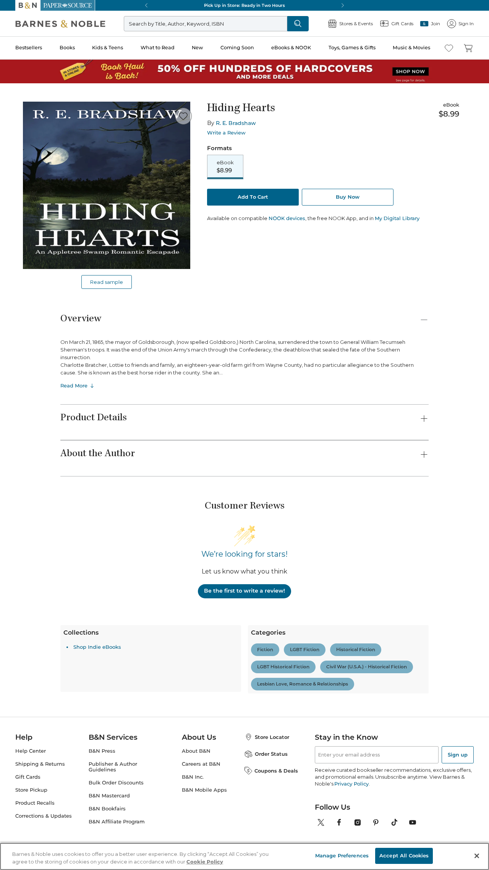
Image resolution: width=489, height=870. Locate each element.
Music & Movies (411, 47)
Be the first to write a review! (244, 590)
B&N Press (102, 751)
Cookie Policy (204, 862)
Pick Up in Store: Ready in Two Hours (244, 5)
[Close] (476, 855)
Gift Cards (27, 777)
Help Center (30, 751)
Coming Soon (237, 47)
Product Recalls (35, 803)
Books (67, 47)
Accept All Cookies (404, 855)
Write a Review (226, 133)
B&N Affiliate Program (117, 822)
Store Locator (272, 737)
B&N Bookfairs (107, 809)
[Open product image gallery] (106, 185)
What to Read (158, 47)
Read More (73, 385)
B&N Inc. (193, 777)
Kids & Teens (107, 47)
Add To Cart (253, 197)
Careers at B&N (201, 764)
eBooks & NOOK (291, 47)
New (197, 47)
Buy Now (347, 197)
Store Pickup (31, 790)
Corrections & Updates (43, 816)
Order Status (271, 754)
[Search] (298, 23)
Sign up (458, 755)
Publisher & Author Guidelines (113, 767)
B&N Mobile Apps (204, 790)
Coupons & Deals (276, 771)
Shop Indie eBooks (97, 647)
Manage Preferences (342, 855)
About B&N (196, 751)
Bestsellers (28, 47)
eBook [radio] (225, 166)
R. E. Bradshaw (236, 123)
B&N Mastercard (109, 796)
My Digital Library (397, 218)
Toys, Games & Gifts (352, 47)
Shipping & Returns (40, 764)
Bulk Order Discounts (116, 783)
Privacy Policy (351, 784)
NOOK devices (287, 218)
